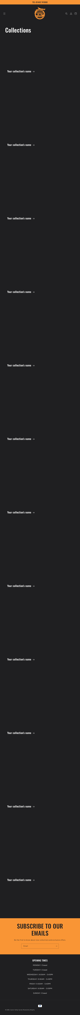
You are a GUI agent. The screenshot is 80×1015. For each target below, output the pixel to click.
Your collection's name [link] (19, 71)
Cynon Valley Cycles (16, 1010)
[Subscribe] (56, 946)
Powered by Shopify (29, 1010)
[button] (4, 13)
